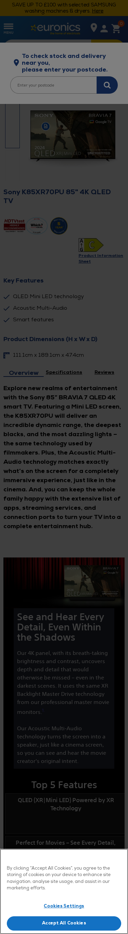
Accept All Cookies (64, 923)
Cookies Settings (64, 906)
